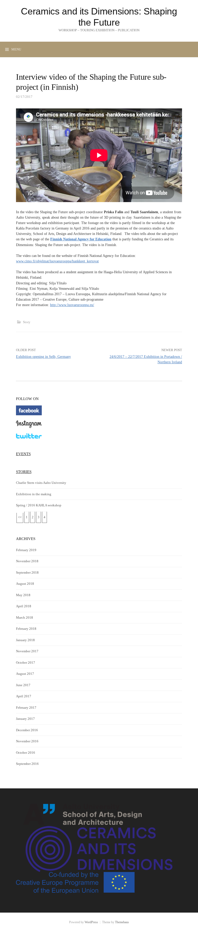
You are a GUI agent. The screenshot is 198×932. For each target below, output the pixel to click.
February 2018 (26, 629)
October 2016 (25, 753)
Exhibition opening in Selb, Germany (43, 356)
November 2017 (27, 651)
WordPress (91, 922)
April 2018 (23, 606)
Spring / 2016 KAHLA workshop (38, 505)
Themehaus (122, 922)
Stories (23, 471)
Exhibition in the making (33, 494)
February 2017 (26, 707)
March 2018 (24, 617)
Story (26, 322)
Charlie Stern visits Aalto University (41, 483)
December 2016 (27, 730)
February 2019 (26, 550)
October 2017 (25, 662)
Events (23, 454)
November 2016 (27, 741)
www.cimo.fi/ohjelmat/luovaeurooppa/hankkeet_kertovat (57, 261)
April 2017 (23, 696)
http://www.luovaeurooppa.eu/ (72, 305)
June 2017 (23, 685)
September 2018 (27, 572)
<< (20, 517)
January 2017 (25, 719)
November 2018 (27, 561)
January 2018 (25, 640)
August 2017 (25, 674)
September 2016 (27, 764)
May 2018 (23, 595)
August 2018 (25, 584)
